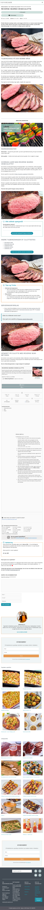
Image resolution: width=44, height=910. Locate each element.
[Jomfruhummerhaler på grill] (11, 832)
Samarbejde (37, 889)
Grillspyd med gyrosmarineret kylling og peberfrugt (10, 796)
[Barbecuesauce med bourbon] (11, 755)
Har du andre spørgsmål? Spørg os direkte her (22, 233)
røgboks (3, 64)
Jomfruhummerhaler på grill (6, 834)
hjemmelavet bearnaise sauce (26, 309)
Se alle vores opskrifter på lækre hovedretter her (22, 252)
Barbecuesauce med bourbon (6, 757)
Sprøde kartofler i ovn (27, 710)
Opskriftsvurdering (5, 577)
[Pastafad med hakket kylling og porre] (11, 686)
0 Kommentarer (13, 15)
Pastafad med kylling (5, 710)
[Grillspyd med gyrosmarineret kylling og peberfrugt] (11, 793)
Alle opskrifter (27, 886)
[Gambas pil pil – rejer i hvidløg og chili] (11, 729)
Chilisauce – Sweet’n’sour (27, 834)
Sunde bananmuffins (26, 731)
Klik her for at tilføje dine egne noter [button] (9, 519)
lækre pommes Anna (33, 308)
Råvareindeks (27, 889)
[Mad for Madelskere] (6, 2)
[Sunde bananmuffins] (33, 729)
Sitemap (36, 895)
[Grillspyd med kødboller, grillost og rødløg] (33, 813)
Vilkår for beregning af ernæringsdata (10, 533)
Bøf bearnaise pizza (33, 298)
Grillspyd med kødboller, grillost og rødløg (30, 815)
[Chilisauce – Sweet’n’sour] (33, 832)
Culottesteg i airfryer (8, 247)
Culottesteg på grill (8, 245)
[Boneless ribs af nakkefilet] (33, 755)
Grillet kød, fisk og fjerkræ (15, 6)
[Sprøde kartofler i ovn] (33, 708)
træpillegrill (17, 70)
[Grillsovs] (11, 813)
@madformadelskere (20, 537)
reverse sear (9, 62)
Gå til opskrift (22, 12)
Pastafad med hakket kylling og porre (8, 688)
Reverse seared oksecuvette (25, 319)
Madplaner (27, 891)
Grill (9, 6)
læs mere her (27, 659)
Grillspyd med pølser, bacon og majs (29, 796)
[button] (35, 377)
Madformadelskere (4, 6)
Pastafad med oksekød (27, 688)
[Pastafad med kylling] (11, 708)
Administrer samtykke (38, 899)
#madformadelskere (32, 537)
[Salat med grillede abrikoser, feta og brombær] (33, 774)
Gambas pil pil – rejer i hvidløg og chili (8, 731)
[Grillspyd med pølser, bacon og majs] (33, 793)
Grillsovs (2, 815)
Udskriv (22, 385)
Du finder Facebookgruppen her (12, 570)
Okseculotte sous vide (9, 244)
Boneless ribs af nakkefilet (27, 757)
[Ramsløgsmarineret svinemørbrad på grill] (11, 774)
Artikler (26, 894)
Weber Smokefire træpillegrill (21, 174)
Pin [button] (22, 387)
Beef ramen (17, 298)
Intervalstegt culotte (8, 242)
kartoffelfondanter (8, 309)
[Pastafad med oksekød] (33, 686)
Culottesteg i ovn (8, 248)
